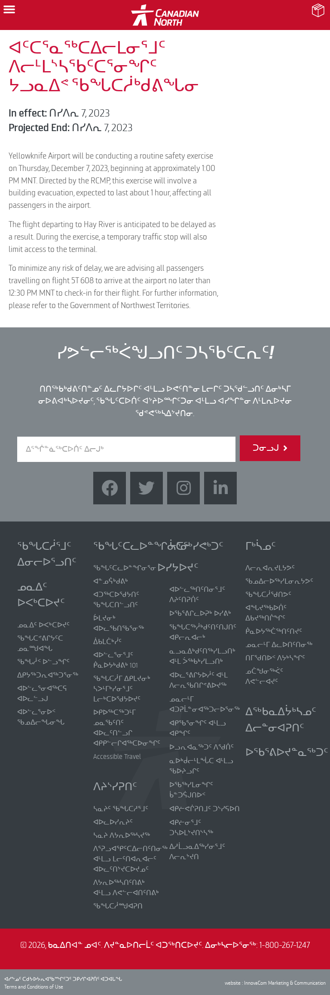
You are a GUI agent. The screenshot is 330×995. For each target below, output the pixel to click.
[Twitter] (146, 488)
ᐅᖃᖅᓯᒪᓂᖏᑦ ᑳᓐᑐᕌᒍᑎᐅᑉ (191, 790)
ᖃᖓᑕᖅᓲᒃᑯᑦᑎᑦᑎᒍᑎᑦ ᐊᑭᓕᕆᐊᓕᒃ (202, 632)
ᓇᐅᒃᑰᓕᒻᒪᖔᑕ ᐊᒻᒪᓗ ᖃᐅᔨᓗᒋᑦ (201, 766)
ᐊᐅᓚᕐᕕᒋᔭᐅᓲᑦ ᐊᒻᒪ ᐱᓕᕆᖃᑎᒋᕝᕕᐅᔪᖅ (198, 680)
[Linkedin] (220, 488)
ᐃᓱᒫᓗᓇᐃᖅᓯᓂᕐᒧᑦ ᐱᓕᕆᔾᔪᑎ (197, 851)
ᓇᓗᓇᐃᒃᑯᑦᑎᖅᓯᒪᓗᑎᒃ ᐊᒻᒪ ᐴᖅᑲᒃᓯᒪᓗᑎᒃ (202, 656)
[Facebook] (109, 488)
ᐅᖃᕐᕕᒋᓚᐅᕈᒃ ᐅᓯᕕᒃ (200, 613)
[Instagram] (183, 488)
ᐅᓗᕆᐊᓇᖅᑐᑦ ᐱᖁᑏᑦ (201, 747)
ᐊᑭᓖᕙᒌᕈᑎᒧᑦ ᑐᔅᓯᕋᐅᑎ (204, 809)
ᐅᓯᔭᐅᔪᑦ (178, 567)
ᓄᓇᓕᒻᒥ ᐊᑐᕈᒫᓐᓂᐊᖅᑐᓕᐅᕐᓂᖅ (204, 704)
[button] (9, 9)
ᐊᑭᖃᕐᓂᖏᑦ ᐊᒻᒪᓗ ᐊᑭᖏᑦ (197, 728)
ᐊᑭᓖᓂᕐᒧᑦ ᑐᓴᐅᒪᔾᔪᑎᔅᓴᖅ (191, 827)
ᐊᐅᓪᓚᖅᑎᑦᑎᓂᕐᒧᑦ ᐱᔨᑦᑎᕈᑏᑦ (197, 594)
